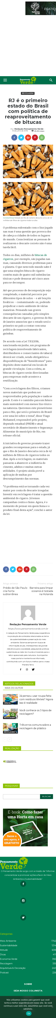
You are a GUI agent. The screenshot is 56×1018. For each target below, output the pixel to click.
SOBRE (28, 984)
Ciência (7, 703)
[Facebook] (21, 670)
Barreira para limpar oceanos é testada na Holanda (41, 591)
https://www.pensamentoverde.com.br (28, 628)
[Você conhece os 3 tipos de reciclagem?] (10, 714)
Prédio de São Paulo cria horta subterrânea (15, 591)
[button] (51, 80)
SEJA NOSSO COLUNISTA (28, 990)
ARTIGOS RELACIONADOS (19, 683)
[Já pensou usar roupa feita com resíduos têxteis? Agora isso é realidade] (10, 699)
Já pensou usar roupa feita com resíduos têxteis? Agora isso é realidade (36, 699)
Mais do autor (14, 688)
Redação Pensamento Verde (28, 129)
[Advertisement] (28, 46)
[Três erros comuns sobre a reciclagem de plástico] (10, 728)
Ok (28, 1013)
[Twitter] (34, 670)
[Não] (52, 1006)
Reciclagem (28, 93)
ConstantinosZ (8, 218)
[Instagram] (28, 670)
